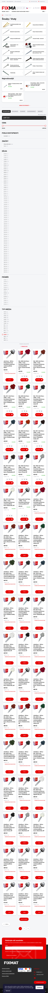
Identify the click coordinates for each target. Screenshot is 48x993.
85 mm (6, 191)
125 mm (6, 206)
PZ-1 (5, 325)
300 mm (6, 249)
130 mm (6, 208)
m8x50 (6, 334)
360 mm (6, 260)
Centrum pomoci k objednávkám (8, 973)
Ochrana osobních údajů (6, 971)
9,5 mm (6, 153)
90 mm (6, 193)
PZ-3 (5, 328)
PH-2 (6, 330)
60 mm (6, 182)
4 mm (5, 283)
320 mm (6, 251)
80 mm (6, 189)
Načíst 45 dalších (24, 919)
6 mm (5, 294)
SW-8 (6, 336)
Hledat (24, 7)
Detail (9, 379)
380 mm (6, 262)
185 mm (6, 225)
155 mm (6, 217)
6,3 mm (6, 296)
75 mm (6, 187)
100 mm (6, 197)
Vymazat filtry (24, 346)
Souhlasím (39, 987)
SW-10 (6, 340)
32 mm (6, 168)
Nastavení (8, 990)
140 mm (6, 212)
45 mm (6, 176)
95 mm (6, 195)
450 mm (6, 266)
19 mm (6, 161)
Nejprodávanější (31, 111)
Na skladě (6, 136)
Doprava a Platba (5, 976)
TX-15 (6, 313)
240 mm (6, 238)
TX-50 (6, 323)
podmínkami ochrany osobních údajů (24, 951)
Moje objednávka (10, 1)
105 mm (6, 198)
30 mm (6, 167)
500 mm (6, 268)
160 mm (6, 219)
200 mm (6, 228)
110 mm (6, 200)
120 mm (6, 204)
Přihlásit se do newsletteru (11, 955)
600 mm (6, 272)
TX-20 (6, 315)
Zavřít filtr (6, 117)
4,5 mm (6, 287)
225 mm (6, 234)
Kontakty (4, 1)
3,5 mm (6, 281)
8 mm (5, 298)
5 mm (5, 291)
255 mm (6, 240)
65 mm (6, 183)
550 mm (6, 270)
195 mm (6, 227)
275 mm (6, 243)
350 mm (6, 258)
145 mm (6, 213)
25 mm (6, 165)
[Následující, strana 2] (24, 928)
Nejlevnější (15, 111)
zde (32, 987)
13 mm (6, 157)
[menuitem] (6, 11)
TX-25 (6, 317)
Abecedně (40, 111)
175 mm (6, 221)
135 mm (6, 210)
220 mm (6, 232)
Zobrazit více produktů (24, 105)
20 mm (6, 163)
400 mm (6, 264)
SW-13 (6, 332)
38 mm (6, 172)
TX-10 (5, 312)
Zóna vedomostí (18, 1)
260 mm (6, 242)
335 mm (6, 255)
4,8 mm (6, 289)
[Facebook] (35, 978)
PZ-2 (5, 327)
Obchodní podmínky (6, 968)
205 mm (6, 230)
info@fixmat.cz (39, 972)
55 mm (6, 180)
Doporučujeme (6, 111)
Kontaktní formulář (40, 982)
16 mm (6, 159)
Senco (6, 146)
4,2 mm (6, 285)
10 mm (6, 300)
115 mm (6, 202)
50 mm (6, 178)
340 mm (6, 257)
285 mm (6, 247)
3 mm (5, 279)
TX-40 (6, 321)
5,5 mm (6, 292)
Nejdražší (22, 111)
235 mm (6, 236)
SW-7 (5, 338)
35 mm (6, 170)
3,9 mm (6, 304)
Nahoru (6, 924)
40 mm (6, 174)
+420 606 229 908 (39, 974)
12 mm (6, 155)
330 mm (6, 253)
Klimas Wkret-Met (8, 144)
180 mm (6, 223)
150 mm (6, 215)
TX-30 (6, 319)
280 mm (6, 245)
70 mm (6, 185)
